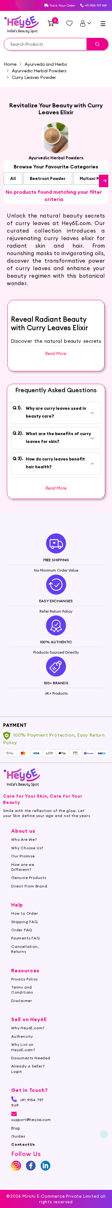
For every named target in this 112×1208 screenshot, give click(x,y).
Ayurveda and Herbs (46, 64)
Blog (15, 1128)
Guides (18, 1136)
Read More (56, 488)
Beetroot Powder (48, 178)
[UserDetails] (85, 23)
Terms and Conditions (22, 990)
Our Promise (23, 856)
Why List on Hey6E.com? (23, 1047)
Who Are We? (24, 839)
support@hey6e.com (31, 1119)
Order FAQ (21, 930)
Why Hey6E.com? (27, 1028)
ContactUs (23, 1144)
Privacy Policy (24, 979)
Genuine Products (28, 877)
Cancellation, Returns (25, 949)
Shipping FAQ (24, 921)
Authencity (22, 1036)
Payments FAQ (25, 938)
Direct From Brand (29, 886)
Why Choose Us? (27, 848)
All (13, 178)
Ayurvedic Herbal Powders (39, 71)
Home (10, 64)
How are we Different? (22, 867)
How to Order (24, 913)
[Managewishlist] (69, 23)
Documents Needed (30, 1058)
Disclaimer (21, 1000)
